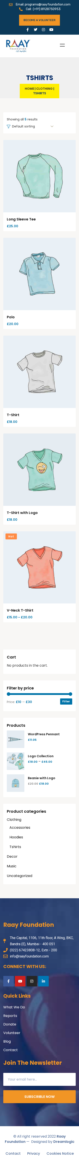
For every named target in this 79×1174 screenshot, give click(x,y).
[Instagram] (43, 29)
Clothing (44, 88)
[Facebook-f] (27, 29)
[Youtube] (51, 29)
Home (29, 88)
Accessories (19, 827)
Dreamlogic (63, 1141)
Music (11, 866)
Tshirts (15, 846)
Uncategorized (19, 875)
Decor (12, 856)
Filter (66, 701)
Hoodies (16, 837)
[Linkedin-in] (43, 981)
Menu (62, 45)
